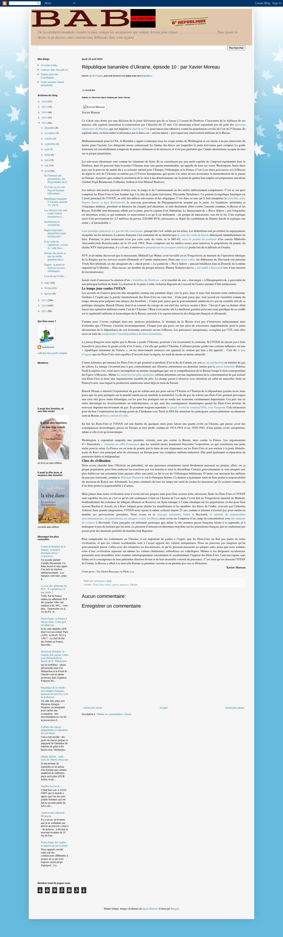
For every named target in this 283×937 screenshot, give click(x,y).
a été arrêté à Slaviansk (208, 268)
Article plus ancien (234, 707)
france (108, 584)
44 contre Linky (49, 65)
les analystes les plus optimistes (136, 375)
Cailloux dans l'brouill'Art (54, 69)
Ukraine (134, 584)
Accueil (163, 707)
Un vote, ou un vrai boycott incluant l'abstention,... (54, 190)
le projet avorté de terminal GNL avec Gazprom (196, 407)
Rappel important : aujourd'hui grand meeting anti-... (55, 233)
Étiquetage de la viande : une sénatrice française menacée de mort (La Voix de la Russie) (54, 692)
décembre (50, 127)
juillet (48, 154)
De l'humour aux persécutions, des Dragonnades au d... (56, 179)
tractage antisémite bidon (173, 514)
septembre (50, 143)
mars (47, 282)
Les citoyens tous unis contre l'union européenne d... (55, 213)
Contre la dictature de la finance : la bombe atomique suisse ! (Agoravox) (53, 551)
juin (47, 160)
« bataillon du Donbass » (145, 280)
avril (47, 170)
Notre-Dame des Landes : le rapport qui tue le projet (54, 843)
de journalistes (114, 518)
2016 (45, 112)
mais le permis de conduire (199, 239)
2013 (45, 300)
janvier (48, 293)
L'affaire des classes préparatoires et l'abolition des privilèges (54, 730)
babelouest (48, 347)
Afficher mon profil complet (52, 353)
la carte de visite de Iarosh (192, 235)
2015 (45, 117)
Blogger (175, 908)
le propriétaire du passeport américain (165, 247)
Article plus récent (92, 707)
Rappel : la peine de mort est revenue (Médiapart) (54, 268)
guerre (115, 584)
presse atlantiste (225, 366)
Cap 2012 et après (95, 75)
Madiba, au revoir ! (51, 786)
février (48, 288)
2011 (45, 311)
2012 (45, 305)
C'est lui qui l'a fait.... (55, 276)
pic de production (213, 362)
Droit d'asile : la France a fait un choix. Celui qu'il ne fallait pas (54, 622)
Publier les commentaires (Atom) (114, 714)
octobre (49, 138)
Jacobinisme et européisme (51, 223)
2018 (45, 101)
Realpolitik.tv (146, 75)
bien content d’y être (115, 415)
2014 (45, 122)
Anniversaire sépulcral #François (52, 814)
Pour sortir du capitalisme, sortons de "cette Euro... (56, 245)
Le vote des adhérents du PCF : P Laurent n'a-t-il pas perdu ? (54, 589)
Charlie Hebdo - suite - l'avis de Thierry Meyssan (54, 758)
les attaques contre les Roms (141, 518)
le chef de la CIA (139, 129)
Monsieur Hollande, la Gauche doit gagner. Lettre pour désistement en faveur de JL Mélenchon (54, 656)
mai (47, 165)
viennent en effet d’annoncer (121, 444)
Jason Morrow (150, 908)
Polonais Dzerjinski (133, 477)
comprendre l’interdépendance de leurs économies (132, 334)
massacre (124, 584)
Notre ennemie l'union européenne (52, 83)
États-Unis (98, 584)
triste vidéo (188, 259)
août (47, 149)
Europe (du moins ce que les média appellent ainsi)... (55, 256)
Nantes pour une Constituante (49, 75)
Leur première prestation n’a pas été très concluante (112, 231)
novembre (50, 133)
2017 (45, 106)
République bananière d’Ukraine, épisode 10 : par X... (55, 202)
